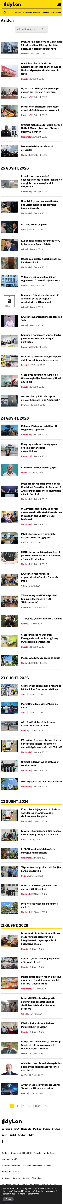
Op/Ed (24, 472)
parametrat (33, 1193)
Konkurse (6, 1178)
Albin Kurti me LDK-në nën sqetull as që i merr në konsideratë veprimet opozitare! (41, 1067)
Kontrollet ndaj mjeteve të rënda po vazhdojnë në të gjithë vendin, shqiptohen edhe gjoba (41, 813)
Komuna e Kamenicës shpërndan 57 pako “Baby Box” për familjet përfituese (41, 338)
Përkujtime (56, 12)
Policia (24, 730)
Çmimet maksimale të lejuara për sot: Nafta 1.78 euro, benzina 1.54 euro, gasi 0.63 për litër (41, 128)
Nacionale (26, 137)
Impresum (6, 1171)
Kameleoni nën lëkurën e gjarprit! (39, 467)
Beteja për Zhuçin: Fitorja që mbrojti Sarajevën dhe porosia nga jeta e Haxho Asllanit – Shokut (41, 1045)
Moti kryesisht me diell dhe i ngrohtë (41, 781)
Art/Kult (22, 1135)
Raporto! (37, 1153)
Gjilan (24, 249)
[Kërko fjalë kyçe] (4, 12)
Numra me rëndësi (10, 1159)
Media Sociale (50, 1153)
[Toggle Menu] (59, 4)
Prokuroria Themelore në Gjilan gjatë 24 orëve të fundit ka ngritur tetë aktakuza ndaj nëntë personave (41, 45)
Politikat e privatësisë (32, 1165)
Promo (18, 12)
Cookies (47, 1165)
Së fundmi (7, 1129)
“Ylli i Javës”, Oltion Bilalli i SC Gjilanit (41, 618)
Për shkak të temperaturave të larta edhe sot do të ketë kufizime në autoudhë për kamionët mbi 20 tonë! (41, 744)
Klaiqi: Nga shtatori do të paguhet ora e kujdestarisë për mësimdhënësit (39, 448)
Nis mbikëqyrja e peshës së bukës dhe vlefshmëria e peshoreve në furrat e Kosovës (39, 205)
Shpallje (45, 12)
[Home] (12, 4)
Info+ (16, 1129)
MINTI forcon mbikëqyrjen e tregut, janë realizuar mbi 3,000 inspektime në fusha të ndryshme (41, 556)
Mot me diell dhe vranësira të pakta (40, 658)
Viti (23, 542)
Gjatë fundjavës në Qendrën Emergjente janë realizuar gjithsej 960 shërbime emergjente (39, 638)
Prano (8, 1199)
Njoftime (16, 1178)
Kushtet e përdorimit (11, 1165)
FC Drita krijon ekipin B (34, 224)
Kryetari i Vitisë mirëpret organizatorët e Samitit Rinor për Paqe (39, 577)
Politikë (37, 1129)
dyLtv (31, 1135)
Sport (24, 229)
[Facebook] (2, 1142)
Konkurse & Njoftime (31, 12)
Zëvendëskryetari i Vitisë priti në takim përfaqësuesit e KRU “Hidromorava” (39, 599)
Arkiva (16, 1171)
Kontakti (5, 1153)
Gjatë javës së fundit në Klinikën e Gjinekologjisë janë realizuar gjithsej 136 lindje (41, 378)
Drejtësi (25, 53)
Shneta (24, 79)
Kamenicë (26, 97)
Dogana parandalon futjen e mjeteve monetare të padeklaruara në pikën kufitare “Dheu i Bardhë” (41, 980)
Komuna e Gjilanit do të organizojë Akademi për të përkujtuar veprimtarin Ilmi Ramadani (40, 299)
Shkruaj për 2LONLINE (21, 1153)
